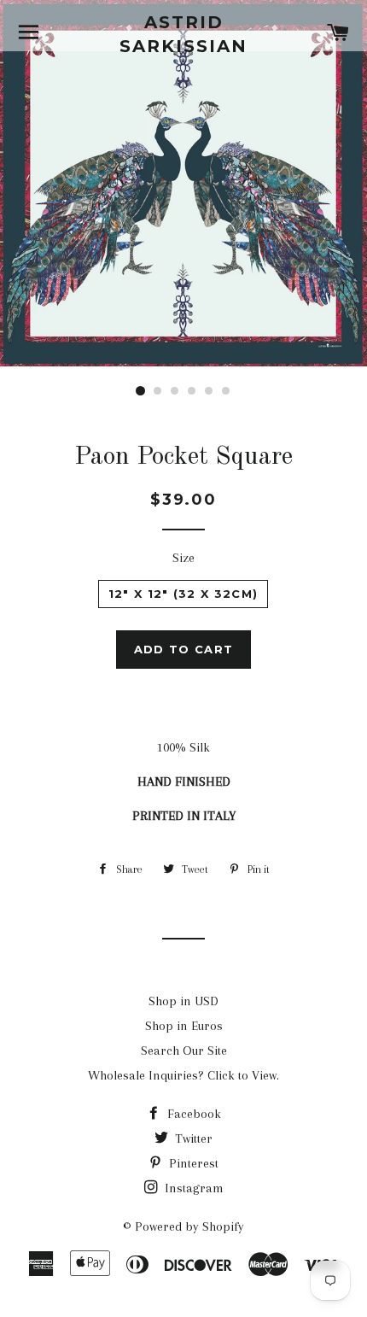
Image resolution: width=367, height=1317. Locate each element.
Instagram (192, 1188)
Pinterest (192, 1163)
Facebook (192, 1113)
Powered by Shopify (189, 1226)
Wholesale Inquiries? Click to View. (183, 1075)
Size (183, 557)
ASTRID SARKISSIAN (183, 34)
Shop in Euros (184, 1025)
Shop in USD (183, 1001)
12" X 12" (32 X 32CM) (183, 593)
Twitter (192, 1138)
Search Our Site (184, 1050)
